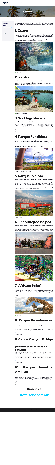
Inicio (18, 2)
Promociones (30, 2)
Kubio (37, 409)
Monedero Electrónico (37, 2)
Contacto (42, 2)
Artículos (22, 2)
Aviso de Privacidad (49, 2)
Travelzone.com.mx (34, 394)
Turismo (26, 2)
